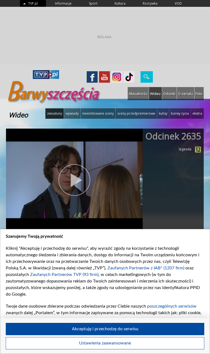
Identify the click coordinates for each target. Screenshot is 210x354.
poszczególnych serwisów (172, 306)
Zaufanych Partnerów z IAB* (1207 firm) (145, 268)
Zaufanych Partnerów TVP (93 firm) (64, 274)
